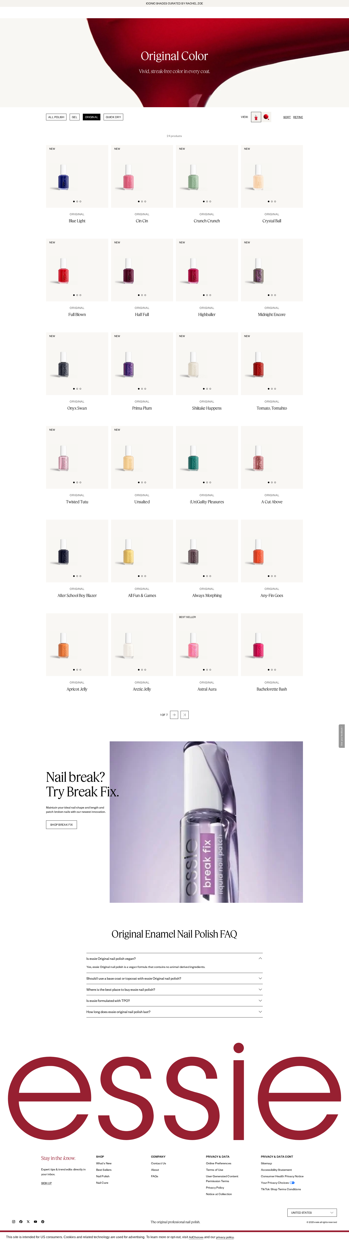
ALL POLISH (56, 117)
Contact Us (158, 1163)
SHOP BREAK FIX (61, 824)
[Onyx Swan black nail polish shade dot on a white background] (98, 355)
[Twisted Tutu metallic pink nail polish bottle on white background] (63, 449)
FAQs (154, 1176)
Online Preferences (218, 1163)
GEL (74, 117)
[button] (174, 715)
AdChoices (196, 1237)
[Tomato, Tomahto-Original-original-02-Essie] (293, 355)
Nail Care (102, 1183)
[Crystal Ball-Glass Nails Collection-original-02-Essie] (293, 168)
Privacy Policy (215, 1187)
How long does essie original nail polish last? (118, 1012)
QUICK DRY (113, 117)
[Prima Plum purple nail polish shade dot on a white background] (163, 355)
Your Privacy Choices (275, 1183)
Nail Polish (102, 1176)
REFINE (298, 117)
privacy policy (225, 1237)
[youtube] (35, 1222)
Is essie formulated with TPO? (108, 1000)
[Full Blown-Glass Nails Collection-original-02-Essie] (98, 262)
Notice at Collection (219, 1194)
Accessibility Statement (276, 1170)
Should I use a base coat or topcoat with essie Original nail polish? (133, 978)
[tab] (74, 201)
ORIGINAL (91, 117)
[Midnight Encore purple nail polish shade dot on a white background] (293, 262)
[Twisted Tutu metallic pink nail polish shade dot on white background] (98, 449)
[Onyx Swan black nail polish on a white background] (63, 355)
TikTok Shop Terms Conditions (281, 1189)
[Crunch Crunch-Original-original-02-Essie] (228, 168)
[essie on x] (28, 1222)
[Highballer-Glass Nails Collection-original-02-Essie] (228, 262)
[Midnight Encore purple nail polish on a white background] (258, 262)
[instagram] (13, 1222)
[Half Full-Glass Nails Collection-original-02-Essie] (163, 262)
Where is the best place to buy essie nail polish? (120, 989)
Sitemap (266, 1163)
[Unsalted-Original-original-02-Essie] (163, 449)
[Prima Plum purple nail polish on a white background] (128, 355)
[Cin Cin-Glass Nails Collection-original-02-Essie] (163, 168)
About (155, 1170)
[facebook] (20, 1222)
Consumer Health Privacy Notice (282, 1176)
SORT (287, 117)
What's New (103, 1163)
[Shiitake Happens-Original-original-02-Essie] (228, 355)
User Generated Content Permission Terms (222, 1178)
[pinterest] (42, 1222)
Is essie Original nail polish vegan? (111, 958)
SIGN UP (46, 1183)
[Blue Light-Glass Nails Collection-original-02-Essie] (98, 168)
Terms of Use (214, 1170)
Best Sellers (103, 1170)
